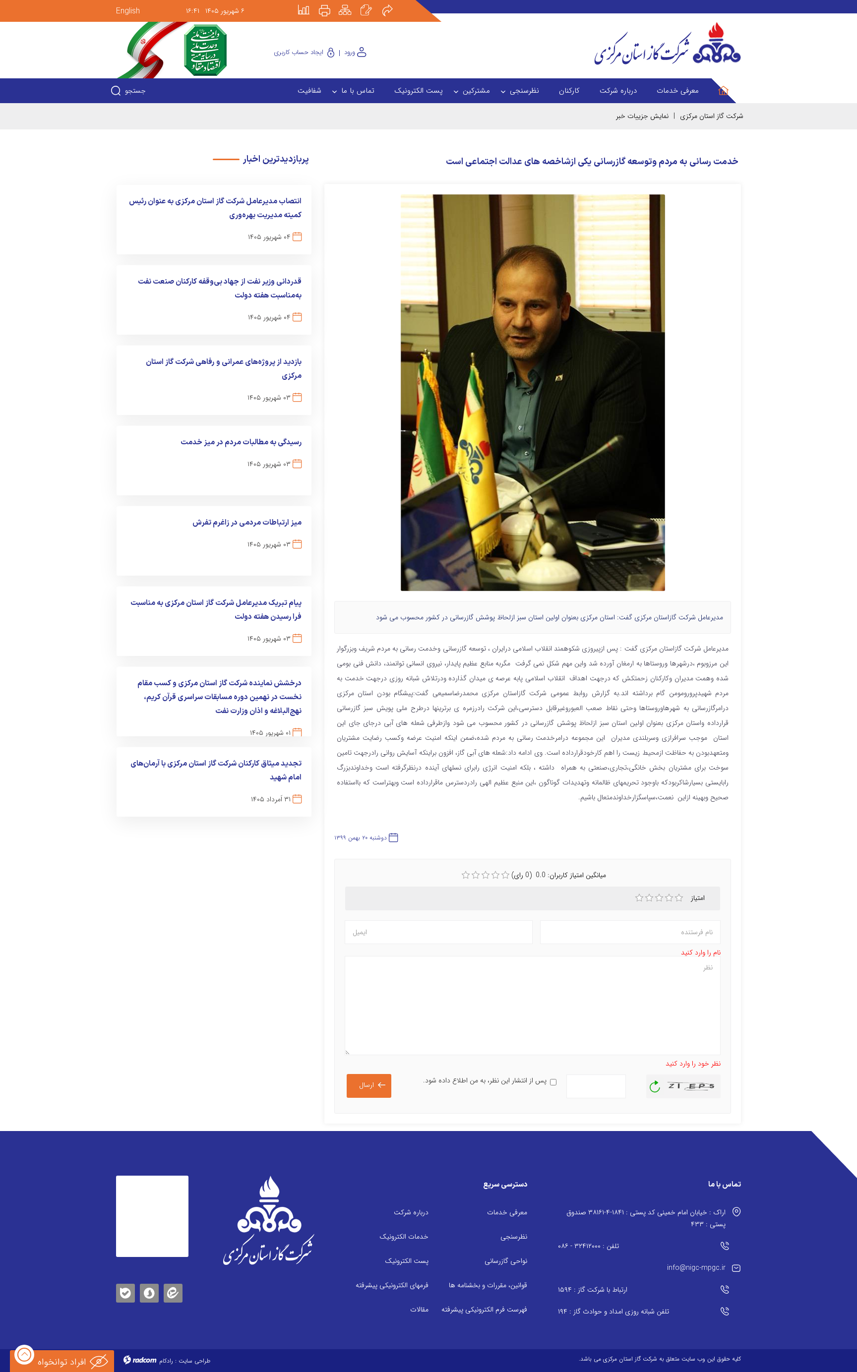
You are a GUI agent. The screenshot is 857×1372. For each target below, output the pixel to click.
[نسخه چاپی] (330, 3)
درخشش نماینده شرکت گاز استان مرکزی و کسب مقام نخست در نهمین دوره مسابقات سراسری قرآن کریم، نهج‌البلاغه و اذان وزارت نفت (219, 697)
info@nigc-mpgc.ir (696, 1267)
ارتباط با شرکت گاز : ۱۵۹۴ (592, 1289)
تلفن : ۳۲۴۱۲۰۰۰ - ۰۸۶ (588, 1246)
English (128, 11)
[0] (465, 875)
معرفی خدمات (507, 1212)
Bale (125, 1291)
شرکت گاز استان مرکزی (711, 116)
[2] (649, 898)
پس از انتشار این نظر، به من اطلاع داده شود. (485, 1080)
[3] (659, 898)
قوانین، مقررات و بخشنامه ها (488, 1285)
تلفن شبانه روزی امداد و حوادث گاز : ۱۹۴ (613, 1311)
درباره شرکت (411, 1212)
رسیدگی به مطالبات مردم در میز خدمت (241, 442)
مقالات (419, 1309)
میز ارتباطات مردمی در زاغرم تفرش (247, 523)
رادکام (166, 1361)
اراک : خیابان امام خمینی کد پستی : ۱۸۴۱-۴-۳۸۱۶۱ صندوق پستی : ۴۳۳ (646, 1218)
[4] (669, 898)
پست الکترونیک (406, 1260)
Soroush (149, 1291)
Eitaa (173, 1285)
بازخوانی (655, 1084)
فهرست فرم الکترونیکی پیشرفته (484, 1309)
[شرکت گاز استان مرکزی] (268, 1220)
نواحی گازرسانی (506, 1260)
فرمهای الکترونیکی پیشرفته (392, 1285)
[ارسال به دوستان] (393, 3)
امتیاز (698, 898)
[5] (678, 898)
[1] (639, 898)
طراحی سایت (194, 1361)
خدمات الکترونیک (403, 1236)
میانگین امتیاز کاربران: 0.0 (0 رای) (558, 875)
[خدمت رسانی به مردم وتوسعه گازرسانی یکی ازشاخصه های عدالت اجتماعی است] (533, 397)
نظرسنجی (513, 1236)
